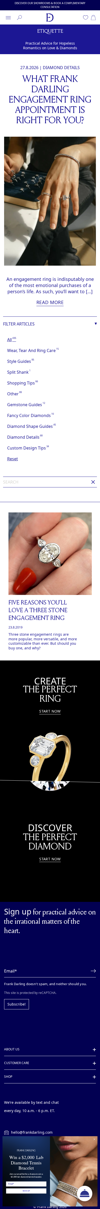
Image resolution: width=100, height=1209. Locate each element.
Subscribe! (15, 1004)
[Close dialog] (94, 1139)
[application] (84, 1193)
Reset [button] (12, 458)
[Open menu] (8, 17)
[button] (92, 971)
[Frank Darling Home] (50, 17)
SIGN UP (26, 1191)
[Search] (19, 17)
